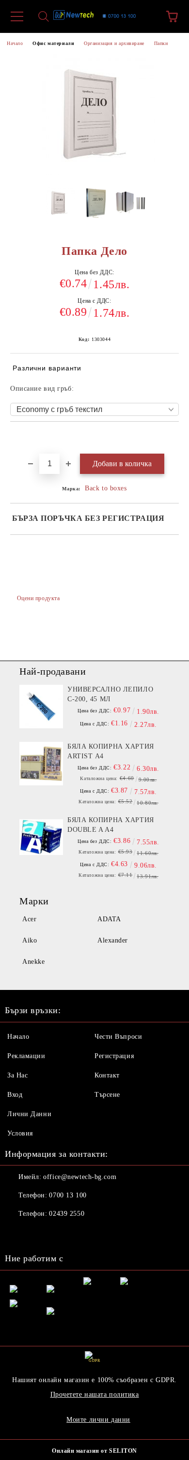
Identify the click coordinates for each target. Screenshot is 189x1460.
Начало (15, 43)
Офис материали (53, 43)
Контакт (107, 1075)
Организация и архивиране (114, 43)
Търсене (107, 1094)
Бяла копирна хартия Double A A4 (110, 824)
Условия (20, 1133)
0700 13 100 (67, 1195)
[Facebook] (17, 1233)
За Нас (17, 1075)
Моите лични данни (98, 1419)
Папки (161, 43)
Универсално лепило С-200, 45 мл (110, 694)
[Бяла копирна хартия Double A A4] (41, 837)
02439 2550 (66, 1213)
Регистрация (114, 1056)
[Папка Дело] (59, 206)
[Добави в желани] (172, 438)
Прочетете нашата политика (94, 1394)
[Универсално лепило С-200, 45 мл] (41, 706)
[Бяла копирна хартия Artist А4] (41, 763)
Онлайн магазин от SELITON (94, 1450)
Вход (14, 1094)
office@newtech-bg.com (79, 1176)
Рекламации (26, 1056)
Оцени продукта (38, 598)
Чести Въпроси (118, 1036)
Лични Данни (29, 1114)
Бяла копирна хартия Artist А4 (110, 751)
